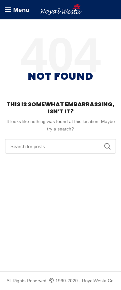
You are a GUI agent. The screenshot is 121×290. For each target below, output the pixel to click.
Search (107, 146)
